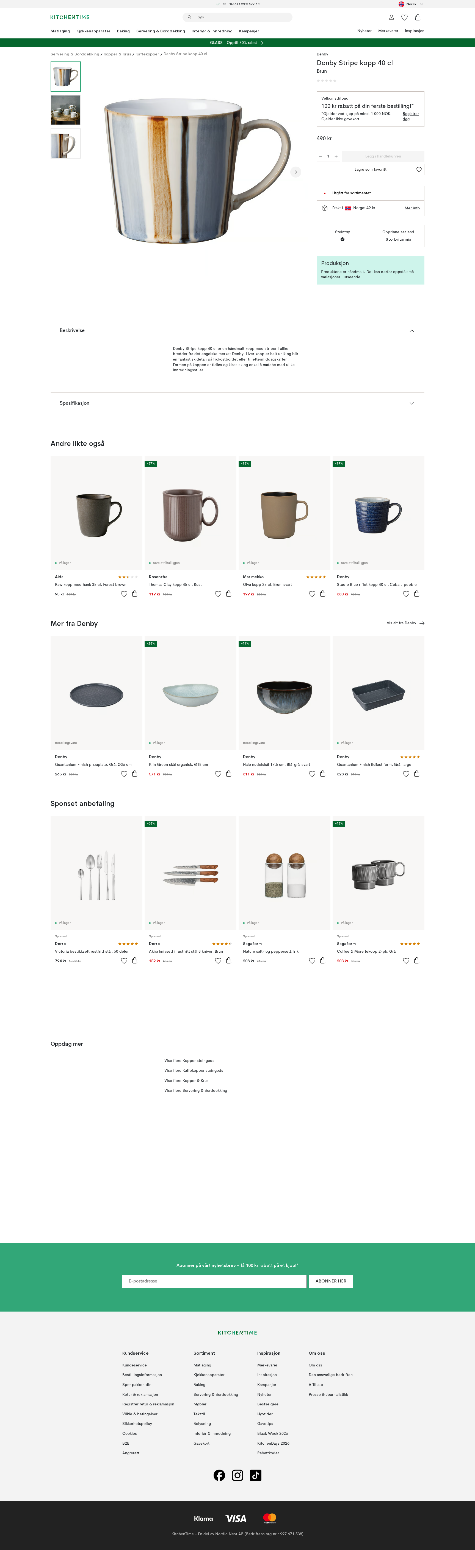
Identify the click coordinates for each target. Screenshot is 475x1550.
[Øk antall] (336, 156)
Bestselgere (267, 1404)
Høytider (265, 1414)
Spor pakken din (136, 1385)
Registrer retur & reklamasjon (148, 1404)
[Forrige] (99, 172)
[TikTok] (256, 1475)
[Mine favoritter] (404, 17)
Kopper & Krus (117, 54)
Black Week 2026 (272, 1434)
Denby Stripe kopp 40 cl (185, 54)
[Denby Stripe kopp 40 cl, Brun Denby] (197, 171)
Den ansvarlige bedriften (331, 1375)
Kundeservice (134, 1365)
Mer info (412, 208)
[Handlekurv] (417, 17)
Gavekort (201, 1443)
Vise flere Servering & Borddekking (195, 1091)
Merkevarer (388, 31)
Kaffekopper (147, 54)
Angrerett (130, 1453)
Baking (123, 31)
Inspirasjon (414, 31)
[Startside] (70, 17)
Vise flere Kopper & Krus (186, 1081)
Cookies (129, 1434)
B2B (125, 1443)
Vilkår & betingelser (140, 1414)
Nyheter (364, 31)
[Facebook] (219, 1475)
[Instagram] (237, 1475)
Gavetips (265, 1424)
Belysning (202, 1424)
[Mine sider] (391, 17)
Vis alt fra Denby (401, 623)
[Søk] (189, 17)
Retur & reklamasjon (140, 1394)
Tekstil (199, 1414)
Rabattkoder (268, 1453)
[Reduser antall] (320, 156)
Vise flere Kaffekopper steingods (193, 1071)
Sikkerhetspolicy (137, 1424)
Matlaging (60, 31)
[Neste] (295, 172)
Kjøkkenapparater (93, 31)
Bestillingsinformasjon (142, 1375)
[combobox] (411, 4)
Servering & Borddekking (160, 31)
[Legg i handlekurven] (134, 593)
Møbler (200, 1404)
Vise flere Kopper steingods (189, 1061)
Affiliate (316, 1385)
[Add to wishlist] (124, 593)
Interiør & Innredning (212, 31)
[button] (326, 81)
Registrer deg (411, 116)
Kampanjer (249, 31)
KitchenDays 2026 (273, 1443)
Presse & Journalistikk (328, 1394)
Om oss (315, 1365)
